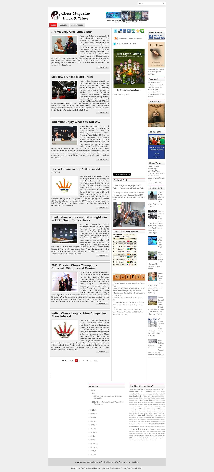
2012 (92, 447)
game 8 (146, 413)
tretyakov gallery (144, 426)
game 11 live (157, 409)
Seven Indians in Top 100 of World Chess (75, 171)
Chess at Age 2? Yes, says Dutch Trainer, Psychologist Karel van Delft (128, 186)
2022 (92, 421)
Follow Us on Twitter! (126, 43)
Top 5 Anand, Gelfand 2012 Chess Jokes (128, 293)
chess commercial (156, 402)
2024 (92, 414)
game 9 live (157, 413)
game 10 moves (148, 409)
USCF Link (158, 183)
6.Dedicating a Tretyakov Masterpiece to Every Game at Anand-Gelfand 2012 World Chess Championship (128, 311)
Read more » (102, 67)
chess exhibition (138, 404)
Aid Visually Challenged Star (71, 31)
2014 (92, 440)
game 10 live (139, 409)
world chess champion (152, 433)
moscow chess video (134, 421)
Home (53, 25)
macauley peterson (154, 417)
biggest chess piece (149, 398)
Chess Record (77, 25)
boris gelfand (154, 400)
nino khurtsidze (152, 421)
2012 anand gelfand (136, 389)
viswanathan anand (139, 429)
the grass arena (135, 426)
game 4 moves (148, 411)
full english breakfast (154, 407)
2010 (92, 454)
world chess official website (150, 440)
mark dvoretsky (138, 419)
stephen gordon (160, 424)
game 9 (151, 413)
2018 (92, 436)
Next (96, 360)
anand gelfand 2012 (136, 396)
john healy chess (156, 415)
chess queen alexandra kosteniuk (154, 404)
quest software (137, 424)
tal (130, 426)
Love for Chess (133, 462)
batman (141, 398)
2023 (92, 417)
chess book (147, 402)
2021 (92, 425)
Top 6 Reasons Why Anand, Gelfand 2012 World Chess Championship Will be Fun (128, 289)
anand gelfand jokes (149, 396)
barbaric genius (133, 398)
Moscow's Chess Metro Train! (72, 76)
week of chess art (155, 429)
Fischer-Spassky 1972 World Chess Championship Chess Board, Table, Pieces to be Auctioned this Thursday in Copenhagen (156, 222)
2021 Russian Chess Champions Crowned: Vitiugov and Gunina (74, 267)
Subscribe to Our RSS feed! (130, 38)
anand (162, 393)
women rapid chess (141, 431)
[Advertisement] (129, 134)
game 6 (131, 413)
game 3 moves (139, 411)
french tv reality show (142, 407)
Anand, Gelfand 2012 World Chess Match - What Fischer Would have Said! (129, 303)
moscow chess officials (158, 419)
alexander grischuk (152, 394)
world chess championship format (142, 438)
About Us (63, 25)
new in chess (144, 421)
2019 (92, 432)
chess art (140, 402)
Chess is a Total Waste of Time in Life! (156, 174)
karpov (136, 417)
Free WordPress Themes (85, 468)
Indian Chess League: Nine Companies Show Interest (78, 315)
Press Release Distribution (135, 468)
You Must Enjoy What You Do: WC (75, 121)
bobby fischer (143, 400)
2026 (92, 390)
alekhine (143, 394)
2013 (92, 443)
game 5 (154, 411)
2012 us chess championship (152, 389)
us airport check (153, 426)
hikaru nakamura (143, 415)
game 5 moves (161, 411)
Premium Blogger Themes (118, 468)
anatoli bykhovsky (160, 396)
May (93, 393)
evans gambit (132, 407)
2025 (92, 410)
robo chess (144, 424)
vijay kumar (161, 426)
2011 (92, 451)
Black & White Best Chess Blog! (161, 242)
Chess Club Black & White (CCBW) (105, 462)
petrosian (158, 421)
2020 (92, 428)
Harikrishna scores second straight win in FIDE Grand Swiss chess (79, 219)
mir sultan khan (147, 419)
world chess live (138, 440)
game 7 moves (138, 413)
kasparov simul (143, 417)
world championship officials (154, 431)
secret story (151, 424)
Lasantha (106, 468)
